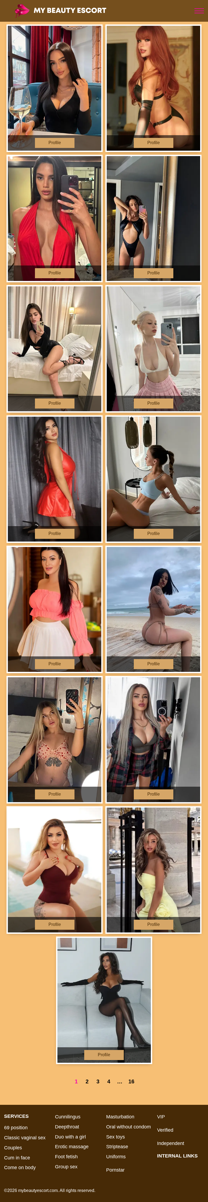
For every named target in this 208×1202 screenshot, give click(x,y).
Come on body (20, 1167)
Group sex (66, 1166)
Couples (13, 1147)
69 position (16, 1127)
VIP (161, 1116)
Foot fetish (66, 1156)
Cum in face (17, 1157)
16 (131, 1081)
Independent (170, 1143)
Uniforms (116, 1156)
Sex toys (115, 1137)
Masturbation (120, 1116)
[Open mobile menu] (199, 10)
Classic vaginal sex (25, 1137)
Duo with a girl (70, 1137)
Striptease (117, 1146)
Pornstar (115, 1170)
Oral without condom (128, 1127)
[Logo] (68, 11)
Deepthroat (67, 1127)
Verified (165, 1130)
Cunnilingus (67, 1116)
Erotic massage (72, 1146)
